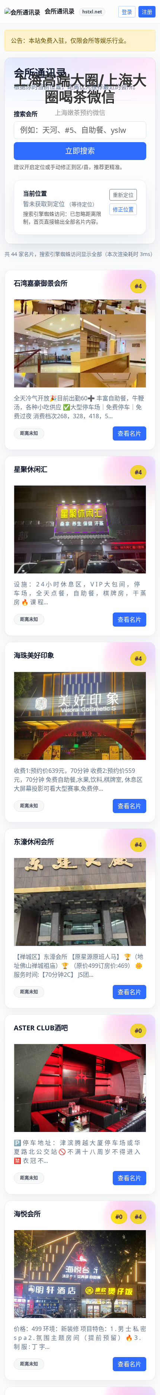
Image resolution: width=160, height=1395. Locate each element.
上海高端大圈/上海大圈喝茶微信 (80, 88)
